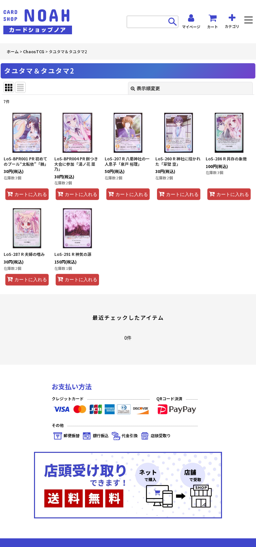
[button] (248, 21)
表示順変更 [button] (148, 88)
